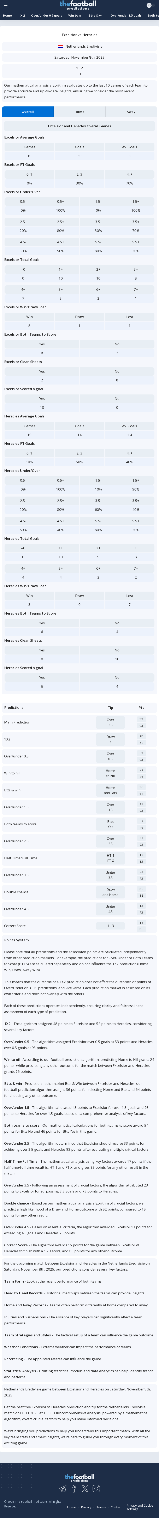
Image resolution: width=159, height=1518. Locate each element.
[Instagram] (96, 1488)
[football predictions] (7, 5)
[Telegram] (62, 1488)
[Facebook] (74, 1488)
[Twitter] (85, 1488)
